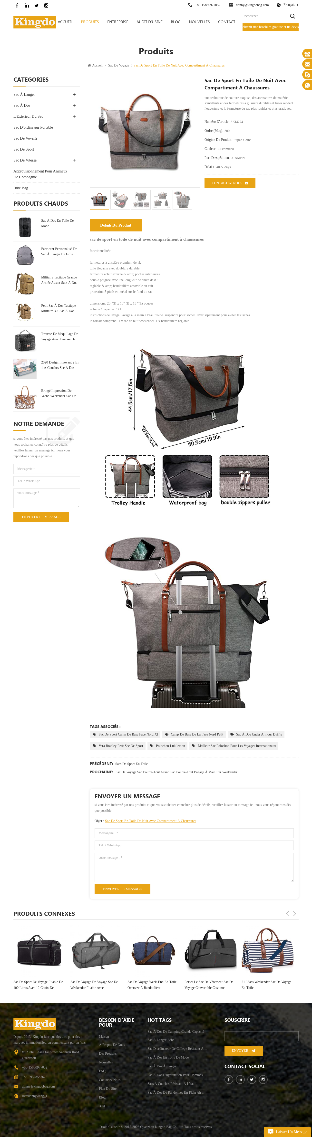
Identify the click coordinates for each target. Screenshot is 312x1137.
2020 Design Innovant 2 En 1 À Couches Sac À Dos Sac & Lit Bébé (60, 366)
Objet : (145, 821)
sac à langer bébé (160, 1040)
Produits (90, 22)
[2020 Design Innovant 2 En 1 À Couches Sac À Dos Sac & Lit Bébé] (25, 369)
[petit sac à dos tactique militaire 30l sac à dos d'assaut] (25, 312)
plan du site (108, 1088)
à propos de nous (112, 1045)
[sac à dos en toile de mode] (25, 227)
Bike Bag (20, 188)
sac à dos (21, 105)
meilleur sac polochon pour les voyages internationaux (237, 746)
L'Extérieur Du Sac (28, 116)
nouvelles (199, 22)
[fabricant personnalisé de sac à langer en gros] (25, 255)
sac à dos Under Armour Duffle (259, 734)
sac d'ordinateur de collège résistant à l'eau (177, 1049)
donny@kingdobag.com (252, 5)
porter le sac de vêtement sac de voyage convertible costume (151, 985)
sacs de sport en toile (131, 764)
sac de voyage (118, 65)
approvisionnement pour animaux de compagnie (40, 174)
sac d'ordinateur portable (33, 127)
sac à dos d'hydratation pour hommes (175, 1075)
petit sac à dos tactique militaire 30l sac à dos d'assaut (58, 309)
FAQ (102, 1071)
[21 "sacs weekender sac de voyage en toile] (211, 951)
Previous (287, 913)
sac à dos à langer (161, 1066)
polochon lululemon (170, 746)
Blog (176, 22)
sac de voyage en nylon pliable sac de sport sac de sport (267, 982)
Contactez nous (227, 183)
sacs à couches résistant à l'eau (171, 1084)
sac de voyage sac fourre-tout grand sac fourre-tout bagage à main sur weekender (176, 772)
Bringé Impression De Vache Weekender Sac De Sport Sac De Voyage (58, 394)
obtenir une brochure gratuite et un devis (271, 27)
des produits (108, 1053)
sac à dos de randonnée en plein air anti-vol (177, 1092)
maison (104, 1036)
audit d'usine (149, 22)
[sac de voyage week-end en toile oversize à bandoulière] (96, 951)
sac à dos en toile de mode (57, 223)
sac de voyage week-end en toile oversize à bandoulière (94, 985)
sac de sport (23, 149)
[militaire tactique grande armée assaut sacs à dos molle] (25, 284)
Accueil (65, 22)
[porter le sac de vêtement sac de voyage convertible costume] (153, 951)
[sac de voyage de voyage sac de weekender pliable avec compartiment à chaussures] (39, 951)
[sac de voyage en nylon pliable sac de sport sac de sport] (268, 949)
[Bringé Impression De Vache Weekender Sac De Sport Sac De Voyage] (25, 397)
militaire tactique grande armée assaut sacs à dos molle (59, 281)
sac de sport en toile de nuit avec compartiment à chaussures (150, 821)
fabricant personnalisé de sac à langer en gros (59, 251)
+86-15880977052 (207, 5)
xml (102, 1106)
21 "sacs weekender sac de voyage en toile (209, 985)
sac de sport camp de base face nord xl (128, 734)
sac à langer (24, 94)
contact (226, 22)
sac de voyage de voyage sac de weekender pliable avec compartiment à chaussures (37, 985)
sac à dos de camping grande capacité (175, 1031)
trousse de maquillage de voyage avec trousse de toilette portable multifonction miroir (59, 337)
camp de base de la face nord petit (197, 734)
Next (294, 913)
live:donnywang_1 (34, 1096)
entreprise (117, 22)
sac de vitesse (25, 160)
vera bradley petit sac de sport (121, 746)
